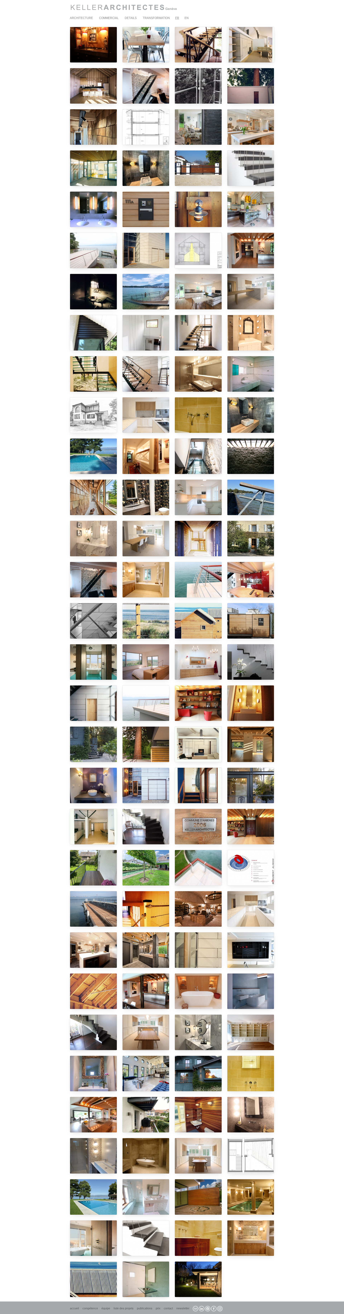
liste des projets (123, 1308)
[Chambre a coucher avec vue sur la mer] (145, 662)
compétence (90, 1308)
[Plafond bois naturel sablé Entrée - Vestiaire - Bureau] (250, 827)
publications (144, 1308)
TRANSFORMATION (156, 18)
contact (168, 1308)
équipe (105, 1308)
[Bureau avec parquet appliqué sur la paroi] (198, 703)
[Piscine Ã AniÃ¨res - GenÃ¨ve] (93, 1197)
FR (177, 18)
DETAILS (131, 18)
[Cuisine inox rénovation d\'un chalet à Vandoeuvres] (93, 1115)
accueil (74, 1308)
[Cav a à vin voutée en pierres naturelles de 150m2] (198, 909)
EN (187, 18)
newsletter (182, 1308)
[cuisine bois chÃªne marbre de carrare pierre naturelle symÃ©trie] (250, 292)
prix (158, 1308)
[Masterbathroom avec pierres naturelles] (250, 1238)
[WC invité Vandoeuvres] (93, 785)
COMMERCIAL (109, 18)
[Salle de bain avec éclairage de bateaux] (93, 538)
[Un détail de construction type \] (250, 497)
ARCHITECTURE (81, 18)
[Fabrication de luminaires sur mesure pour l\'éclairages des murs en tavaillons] (93, 127)
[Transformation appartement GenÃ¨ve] (145, 45)
